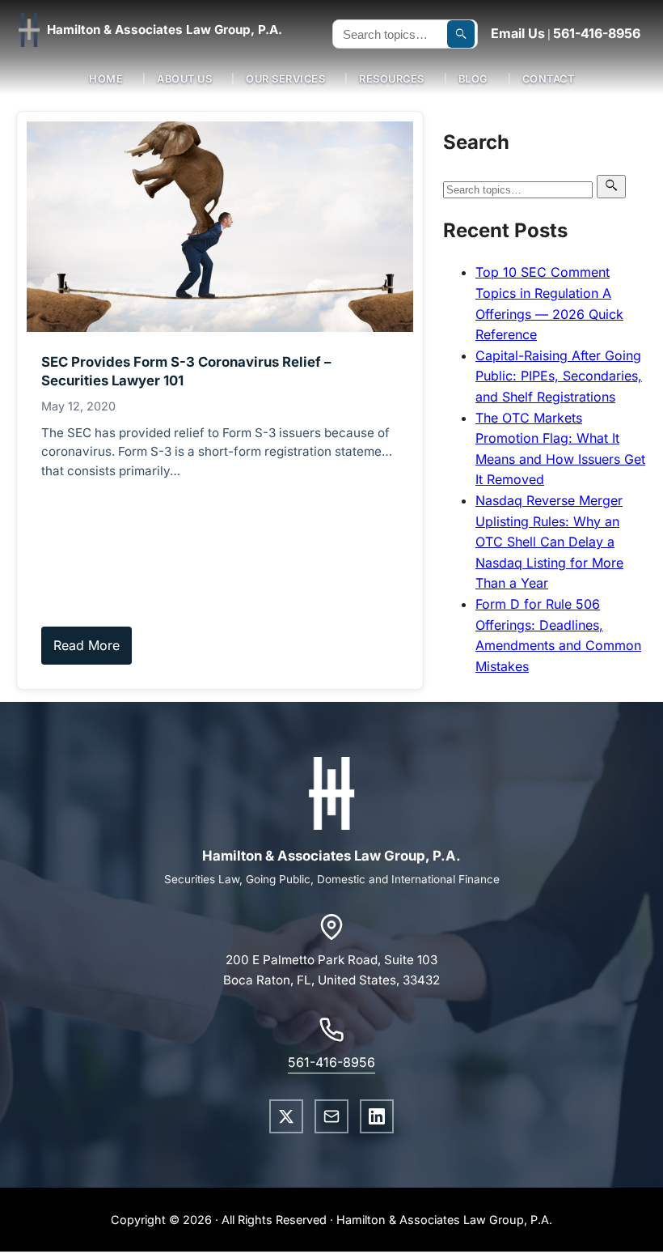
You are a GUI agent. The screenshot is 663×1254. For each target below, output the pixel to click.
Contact (548, 79)
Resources (391, 79)
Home (106, 79)
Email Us (518, 33)
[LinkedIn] (377, 1116)
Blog (473, 79)
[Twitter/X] (286, 1116)
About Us (184, 79)
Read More (86, 645)
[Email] (331, 1116)
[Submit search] (461, 34)
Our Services (285, 79)
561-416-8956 (596, 33)
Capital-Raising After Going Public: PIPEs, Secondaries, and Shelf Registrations (558, 376)
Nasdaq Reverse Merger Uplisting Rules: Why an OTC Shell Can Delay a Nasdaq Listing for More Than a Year (549, 541)
